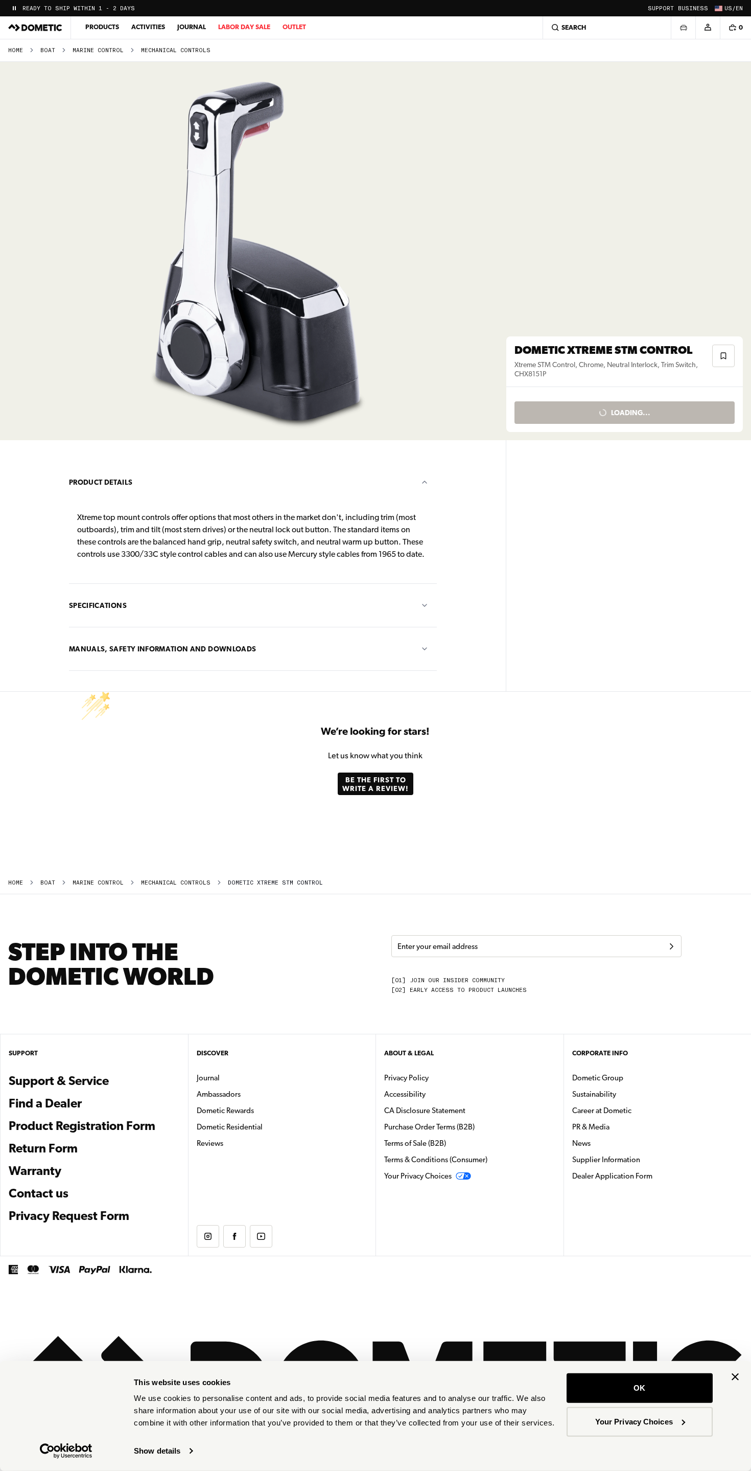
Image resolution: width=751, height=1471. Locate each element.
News (613, 1143)
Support (661, 8)
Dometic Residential (262, 1126)
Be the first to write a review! (375, 784)
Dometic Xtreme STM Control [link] (275, 883)
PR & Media (623, 1126)
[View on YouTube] (261, 1236)
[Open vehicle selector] (683, 27)
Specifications (98, 605)
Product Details (100, 482)
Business (693, 8)
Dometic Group (630, 1077)
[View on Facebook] (234, 1236)
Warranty (35, 1171)
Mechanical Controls (175, 50)
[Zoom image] (257, 251)
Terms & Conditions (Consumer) (435, 1159)
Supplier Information (606, 1159)
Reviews (210, 1143)
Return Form (43, 1148)
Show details (157, 1450)
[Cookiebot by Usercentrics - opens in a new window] (66, 1451)
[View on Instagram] (208, 1236)
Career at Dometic (634, 1110)
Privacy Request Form (69, 1216)
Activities (148, 27)
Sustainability (594, 1094)
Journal (191, 27)
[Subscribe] (671, 946)
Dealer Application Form (644, 1176)
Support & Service (59, 1081)
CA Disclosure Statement (424, 1110)
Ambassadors (219, 1094)
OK (639, 1388)
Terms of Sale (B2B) (415, 1143)
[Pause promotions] (14, 8)
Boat (47, 50)
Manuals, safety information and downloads (162, 649)
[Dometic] (35, 27)
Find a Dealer (45, 1103)
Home (15, 50)
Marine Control (98, 50)
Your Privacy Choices (634, 1421)
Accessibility (405, 1094)
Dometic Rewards (225, 1110)
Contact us (38, 1193)
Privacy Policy (406, 1077)
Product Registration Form (82, 1126)
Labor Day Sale (244, 27)
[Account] (707, 27)
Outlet (294, 27)
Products (102, 27)
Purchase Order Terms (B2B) (429, 1126)
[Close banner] (735, 1377)
